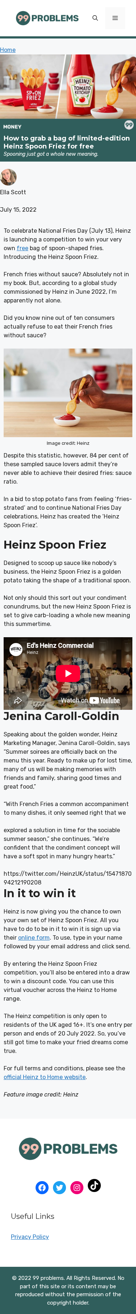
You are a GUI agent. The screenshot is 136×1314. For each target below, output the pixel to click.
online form (34, 937)
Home (8, 49)
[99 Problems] (47, 17)
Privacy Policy (30, 1236)
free (22, 248)
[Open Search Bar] (95, 18)
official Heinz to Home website (45, 1077)
